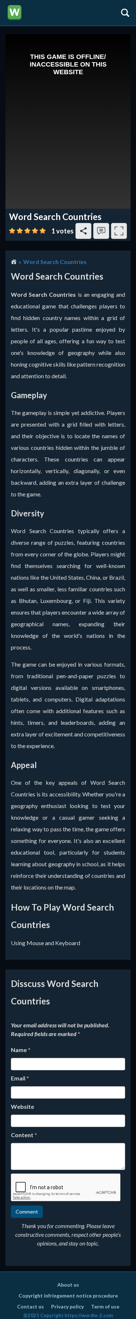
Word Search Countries (55, 261)
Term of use (105, 1306)
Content (24, 1134)
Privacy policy (67, 1306)
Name (20, 1049)
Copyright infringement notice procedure (68, 1295)
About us (68, 1285)
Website (22, 1106)
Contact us (30, 1306)
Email (20, 1078)
